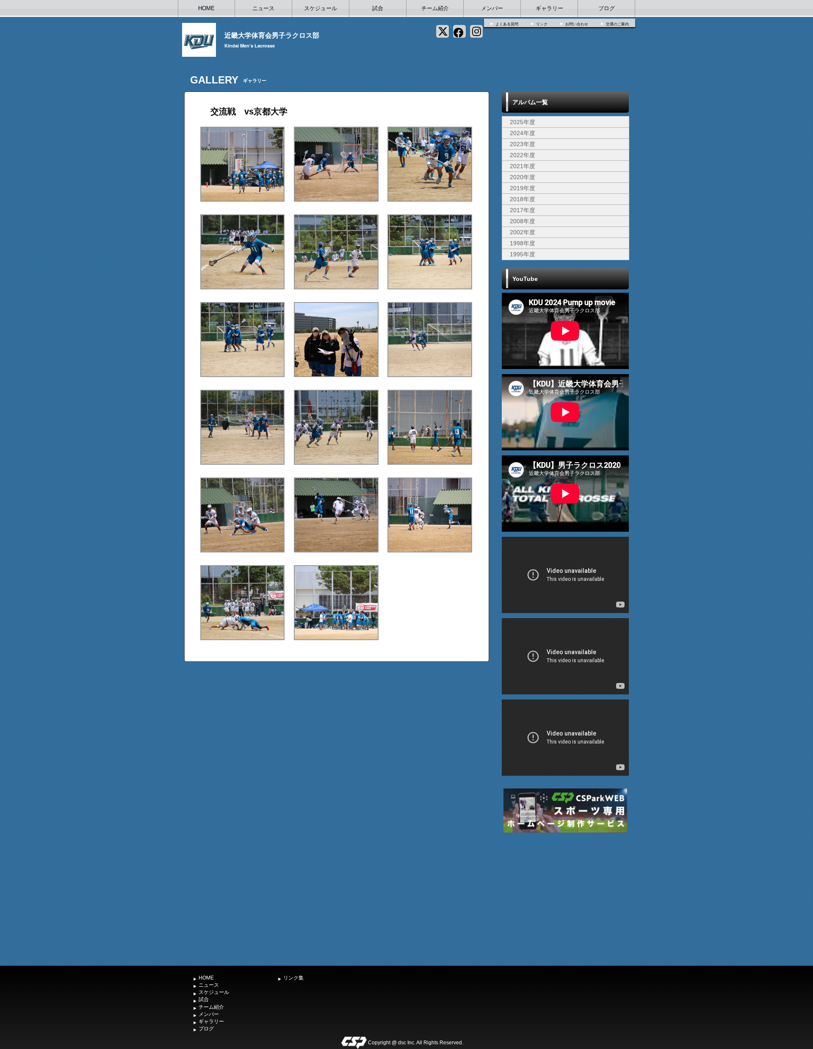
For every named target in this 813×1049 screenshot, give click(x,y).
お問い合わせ (576, 24)
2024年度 (522, 133)
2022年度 (522, 155)
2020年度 (522, 177)
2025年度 (522, 122)
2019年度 (522, 188)
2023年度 (522, 144)
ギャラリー (549, 8)
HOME (206, 8)
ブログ (606, 8)
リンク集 (293, 978)
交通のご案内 (617, 24)
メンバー (492, 8)
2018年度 (522, 199)
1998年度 (522, 243)
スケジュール (320, 8)
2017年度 (522, 210)
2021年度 (522, 166)
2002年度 (522, 232)
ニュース (263, 8)
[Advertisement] (565, 898)
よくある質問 (506, 24)
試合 (377, 8)
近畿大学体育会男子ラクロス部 (271, 35)
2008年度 (522, 221)
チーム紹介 (435, 8)
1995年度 (522, 254)
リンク (542, 24)
